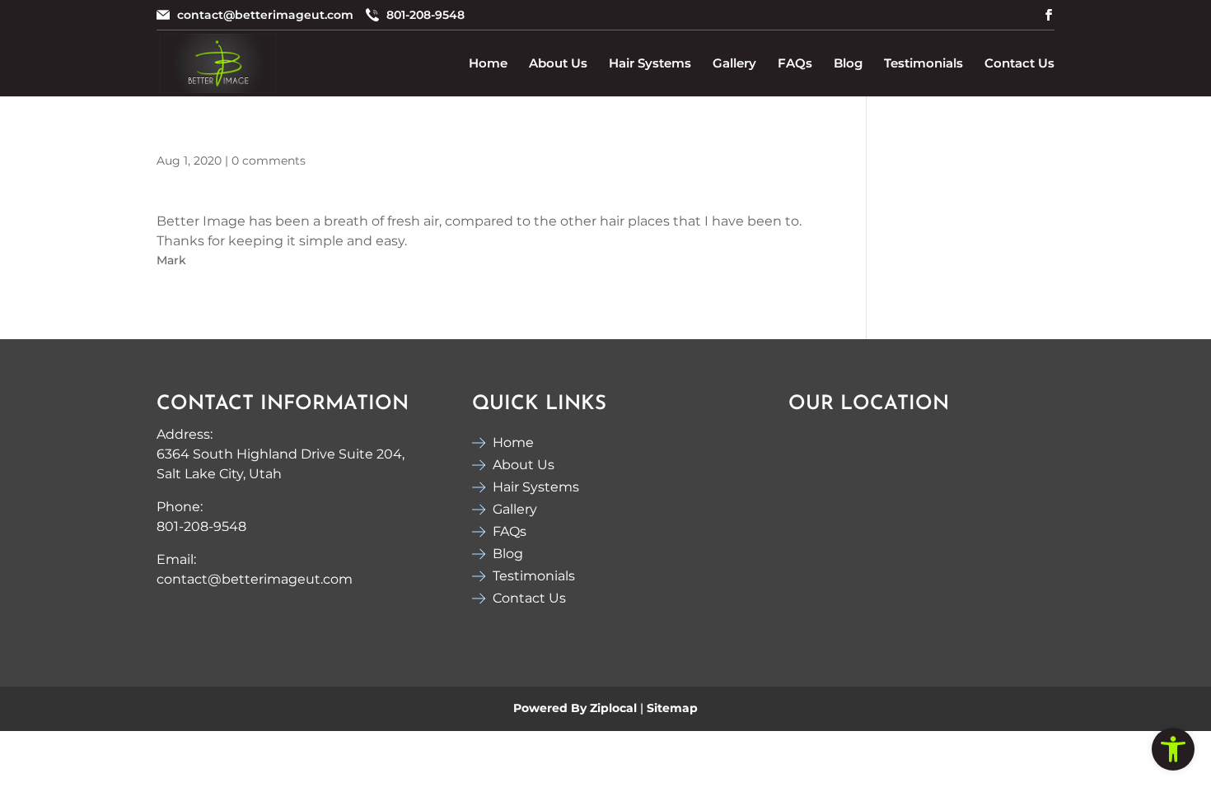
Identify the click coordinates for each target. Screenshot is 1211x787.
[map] (912, 528)
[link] (1173, 749)
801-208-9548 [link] (425, 15)
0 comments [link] (268, 160)
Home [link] (488, 63)
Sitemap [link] (672, 708)
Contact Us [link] (1019, 63)
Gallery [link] (734, 63)
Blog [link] (848, 63)
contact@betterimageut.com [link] (265, 15)
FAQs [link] (795, 63)
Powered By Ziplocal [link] (575, 708)
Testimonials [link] (923, 63)
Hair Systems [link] (650, 63)
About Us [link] (558, 63)
